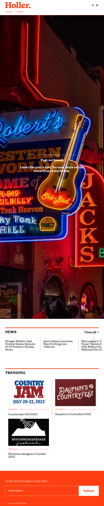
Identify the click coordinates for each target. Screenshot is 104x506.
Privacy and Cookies (17, 502)
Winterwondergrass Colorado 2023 (27, 455)
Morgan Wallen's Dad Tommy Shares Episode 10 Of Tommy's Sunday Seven (20, 345)
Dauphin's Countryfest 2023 (73, 414)
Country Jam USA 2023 (22, 414)
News (10, 332)
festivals (13, 409)
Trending (15, 372)
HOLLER (9, 12)
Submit (88, 491)
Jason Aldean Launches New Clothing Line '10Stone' (58, 344)
